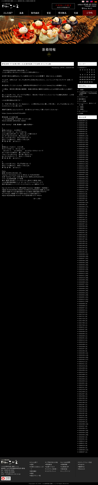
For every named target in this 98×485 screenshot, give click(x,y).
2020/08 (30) (83, 256)
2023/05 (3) (83, 204)
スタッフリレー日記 (85, 462)
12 (80, 77)
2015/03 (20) (83, 357)
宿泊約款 (64, 469)
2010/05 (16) (83, 430)
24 (92, 79)
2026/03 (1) (83, 131)
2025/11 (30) (83, 140)
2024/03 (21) (83, 183)
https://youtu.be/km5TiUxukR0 (14, 113)
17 (92, 77)
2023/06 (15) (83, 202)
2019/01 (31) (83, 297)
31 (92, 82)
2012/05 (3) (83, 398)
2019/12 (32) (83, 273)
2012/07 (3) (83, 394)
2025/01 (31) (83, 161)
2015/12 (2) (83, 340)
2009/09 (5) (83, 447)
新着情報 (64, 464)
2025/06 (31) (83, 151)
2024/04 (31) (83, 181)
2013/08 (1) (83, 374)
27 (83, 82)
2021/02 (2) (83, 250)
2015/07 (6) (83, 348)
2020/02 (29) (83, 269)
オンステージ (83, 111)
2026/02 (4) (83, 133)
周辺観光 (49, 464)
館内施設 (33, 471)
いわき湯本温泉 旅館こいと (9, 1)
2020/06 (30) (83, 260)
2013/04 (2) (83, 379)
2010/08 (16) (83, 424)
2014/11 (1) (83, 363)
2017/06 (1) (83, 323)
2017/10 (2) (83, 318)
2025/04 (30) (83, 155)
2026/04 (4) (83, 129)
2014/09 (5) (83, 368)
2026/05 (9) (83, 127)
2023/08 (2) (83, 198)
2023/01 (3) (83, 213)
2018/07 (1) (83, 308)
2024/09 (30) (83, 170)
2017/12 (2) (83, 314)
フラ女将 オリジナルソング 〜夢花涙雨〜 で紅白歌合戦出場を (88, 93)
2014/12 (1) (83, 361)
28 (85, 82)
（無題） (82, 89)
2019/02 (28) (83, 295)
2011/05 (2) (83, 407)
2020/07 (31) (83, 258)
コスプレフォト (51, 471)
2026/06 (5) (83, 125)
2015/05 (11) (83, 353)
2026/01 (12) (83, 136)
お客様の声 (65, 466)
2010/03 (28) (83, 435)
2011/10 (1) (83, 400)
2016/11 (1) (83, 327)
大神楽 (81, 113)
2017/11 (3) (83, 316)
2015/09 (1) (83, 344)
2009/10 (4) (83, 445)
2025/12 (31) (83, 138)
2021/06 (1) (83, 241)
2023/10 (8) (83, 194)
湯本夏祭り (82, 99)
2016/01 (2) (83, 338)
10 (92, 74)
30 (89, 82)
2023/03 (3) (83, 209)
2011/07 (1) (83, 404)
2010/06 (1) (83, 428)
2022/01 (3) (83, 232)
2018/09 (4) (83, 303)
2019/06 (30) (83, 286)
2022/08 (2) (83, 222)
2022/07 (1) (83, 224)
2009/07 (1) (83, 452)
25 (94, 79)
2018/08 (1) (83, 305)
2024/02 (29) (83, 185)
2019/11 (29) (83, 275)
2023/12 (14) (83, 189)
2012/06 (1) (83, 396)
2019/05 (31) (83, 288)
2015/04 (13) (83, 355)
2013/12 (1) (83, 372)
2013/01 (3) (83, 383)
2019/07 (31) (83, 284)
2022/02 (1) (83, 230)
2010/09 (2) (83, 422)
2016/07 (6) (83, 329)
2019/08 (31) (83, 282)
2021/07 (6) (83, 239)
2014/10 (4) (83, 366)
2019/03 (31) (83, 293)
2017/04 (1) (83, 325)
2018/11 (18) (83, 301)
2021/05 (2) (83, 243)
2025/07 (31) (83, 148)
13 (83, 77)
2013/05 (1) (83, 376)
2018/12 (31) (83, 299)
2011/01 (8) (83, 415)
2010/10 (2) (83, 419)
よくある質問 (66, 462)
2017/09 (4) (83, 320)
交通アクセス (50, 466)
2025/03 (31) (83, 157)
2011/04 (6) (83, 409)
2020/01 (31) (83, 271)
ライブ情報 (82, 101)
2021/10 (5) (83, 235)
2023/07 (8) (83, 200)
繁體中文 (82, 466)
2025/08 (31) (83, 146)
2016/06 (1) (83, 331)
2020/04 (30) (83, 265)
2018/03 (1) (83, 312)
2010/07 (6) (83, 426)
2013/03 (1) (83, 381)
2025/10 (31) (83, 142)
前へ (39, 198)
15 (87, 77)
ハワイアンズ (83, 97)
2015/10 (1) (83, 342)
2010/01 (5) (83, 439)
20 (83, 79)
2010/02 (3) (83, 437)
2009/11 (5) (83, 443)
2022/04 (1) (83, 228)
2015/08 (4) (83, 346)
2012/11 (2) (83, 387)
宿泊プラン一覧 (36, 475)
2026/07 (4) (83, 123)
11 (94, 74)
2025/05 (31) (83, 153)
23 (89, 79)
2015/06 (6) (83, 351)
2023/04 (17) (83, 207)
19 (80, 79)
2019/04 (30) (83, 290)
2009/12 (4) (83, 441)
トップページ (66, 471)
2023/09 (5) (83, 196)
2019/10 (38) (83, 278)
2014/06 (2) (83, 370)
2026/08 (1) (83, 120)
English (81, 464)
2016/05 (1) (83, 333)
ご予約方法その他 (52, 462)
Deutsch (82, 469)
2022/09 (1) (83, 219)
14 (85, 77)
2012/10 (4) (83, 389)
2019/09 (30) (83, 280)
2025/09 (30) (83, 144)
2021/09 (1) (83, 237)
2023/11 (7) (83, 191)
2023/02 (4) (83, 211)
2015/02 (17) (83, 359)
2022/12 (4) (83, 215)
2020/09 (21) (83, 254)
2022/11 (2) (83, 217)
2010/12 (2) (83, 417)
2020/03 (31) (83, 267)
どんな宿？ (34, 462)
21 (85, 79)
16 (89, 77)
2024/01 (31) (83, 187)
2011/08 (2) (83, 402)
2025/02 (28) (83, 159)
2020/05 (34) (83, 262)
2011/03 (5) (83, 411)
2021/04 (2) (83, 245)
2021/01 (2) (83, 252)
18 (94, 77)
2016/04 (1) (83, 336)
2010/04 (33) (83, 432)
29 (87, 82)
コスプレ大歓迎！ (52, 469)
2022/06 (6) (83, 226)
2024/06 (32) (83, 176)
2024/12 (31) (83, 163)
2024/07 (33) (83, 174)
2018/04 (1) (83, 310)
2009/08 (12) (83, 450)
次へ (35, 198)
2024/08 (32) (83, 172)
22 (87, 79)
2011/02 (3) (83, 413)
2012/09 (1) (83, 391)
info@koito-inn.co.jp (13, 474)
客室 (32, 473)
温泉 (32, 464)
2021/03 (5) (83, 247)
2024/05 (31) (83, 179)
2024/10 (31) (83, 168)
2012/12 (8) (83, 385)
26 (80, 82)
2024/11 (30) (83, 166)
